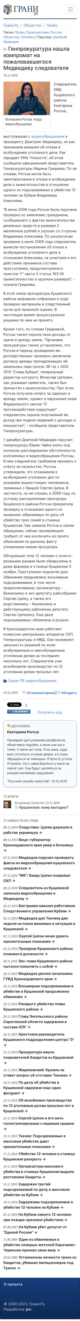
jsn (28, 1309)
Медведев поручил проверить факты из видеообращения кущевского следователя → (39, 862)
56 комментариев (40, 693)
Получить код (50, 712)
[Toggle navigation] (70, 9)
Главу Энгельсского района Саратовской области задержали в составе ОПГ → (35, 1021)
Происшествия (37, 32)
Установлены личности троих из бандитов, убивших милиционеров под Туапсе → (39, 1262)
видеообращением (47, 136)
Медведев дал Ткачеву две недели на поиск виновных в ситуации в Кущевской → (39, 923)
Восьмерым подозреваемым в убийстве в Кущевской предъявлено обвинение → (38, 991)
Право (52, 25)
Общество (33, 25)
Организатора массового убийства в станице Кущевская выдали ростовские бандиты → (38, 1171)
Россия (55, 32)
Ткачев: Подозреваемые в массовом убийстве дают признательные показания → (34, 1141)
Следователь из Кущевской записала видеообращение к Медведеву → (36, 893)
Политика (28, 37)
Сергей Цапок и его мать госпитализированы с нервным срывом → (38, 1123)
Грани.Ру (11, 25)
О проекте (13, 1284)
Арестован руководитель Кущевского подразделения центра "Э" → (38, 1039)
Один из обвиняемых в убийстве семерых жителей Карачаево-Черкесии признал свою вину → (39, 1244)
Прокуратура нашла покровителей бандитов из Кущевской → (38, 1057)
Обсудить (69, 693)
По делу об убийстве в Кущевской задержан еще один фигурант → (32, 1087)
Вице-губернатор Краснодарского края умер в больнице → (38, 845)
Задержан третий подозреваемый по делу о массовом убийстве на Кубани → (36, 1189)
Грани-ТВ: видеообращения (32, 680)
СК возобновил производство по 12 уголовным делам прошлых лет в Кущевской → (38, 1105)
